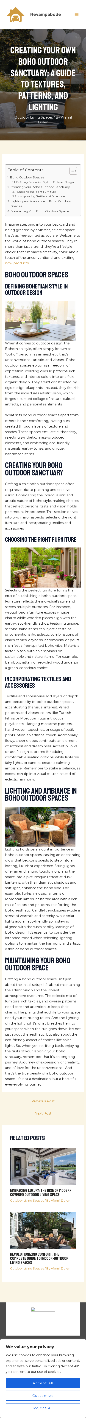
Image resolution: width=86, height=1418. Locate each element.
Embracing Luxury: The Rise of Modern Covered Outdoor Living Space (41, 1192)
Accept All (43, 1383)
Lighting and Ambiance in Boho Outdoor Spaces (41, 203)
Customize (43, 1396)
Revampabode (45, 14)
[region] (43, 1378)
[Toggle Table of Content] (71, 171)
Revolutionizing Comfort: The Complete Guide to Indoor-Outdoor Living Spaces (39, 1258)
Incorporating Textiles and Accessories (41, 196)
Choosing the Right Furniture (36, 191)
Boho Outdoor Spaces (27, 177)
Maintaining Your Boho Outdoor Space (40, 211)
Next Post (43, 1113)
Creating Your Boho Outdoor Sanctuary (40, 187)
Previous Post (43, 1101)
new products (17, 263)
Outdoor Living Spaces (33, 117)
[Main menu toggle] (76, 14)
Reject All (43, 1408)
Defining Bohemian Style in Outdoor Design (45, 182)
